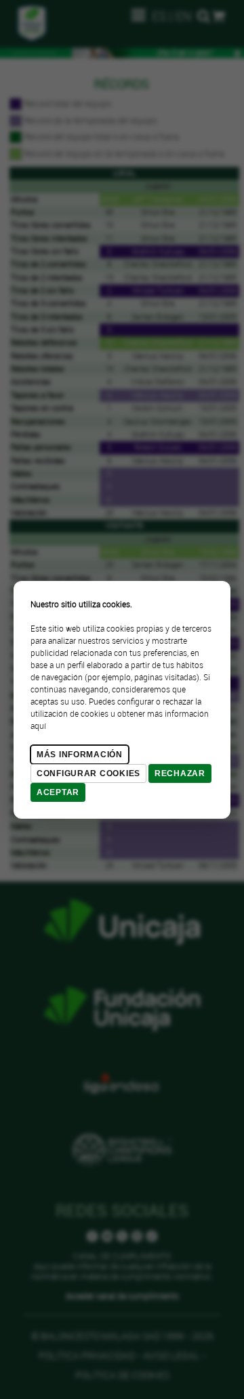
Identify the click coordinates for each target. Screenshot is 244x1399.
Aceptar (58, 792)
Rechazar (180, 773)
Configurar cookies (88, 773)
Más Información (80, 754)
